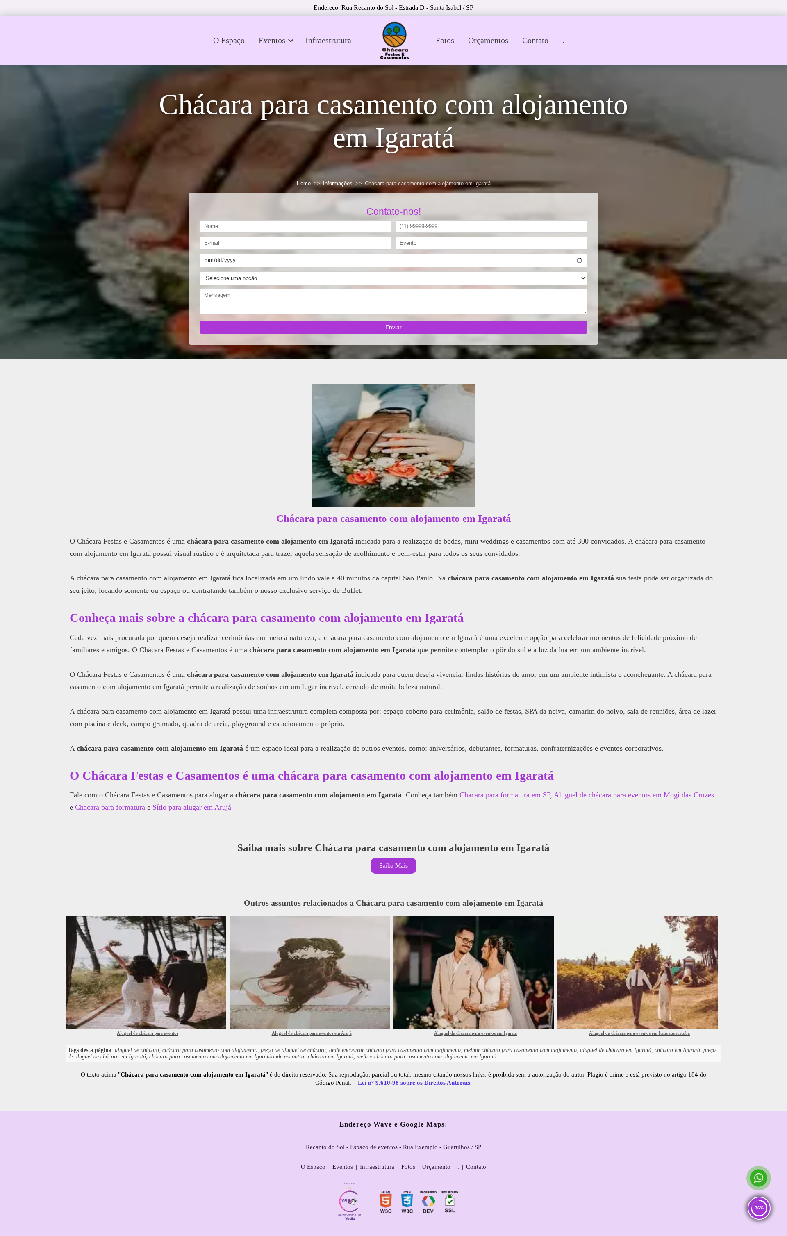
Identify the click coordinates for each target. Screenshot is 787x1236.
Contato (535, 40)
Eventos (272, 40)
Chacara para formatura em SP (504, 795)
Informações (338, 184)
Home (304, 184)
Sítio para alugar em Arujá (191, 807)
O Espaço (229, 40)
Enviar (393, 327)
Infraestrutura (328, 40)
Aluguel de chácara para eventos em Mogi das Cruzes (634, 795)
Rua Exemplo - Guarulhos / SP (442, 1147)
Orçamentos (488, 40)
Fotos (445, 40)
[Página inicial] (393, 40)
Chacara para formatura (110, 807)
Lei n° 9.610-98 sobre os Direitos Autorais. (415, 1082)
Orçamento (436, 1166)
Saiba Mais (393, 865)
